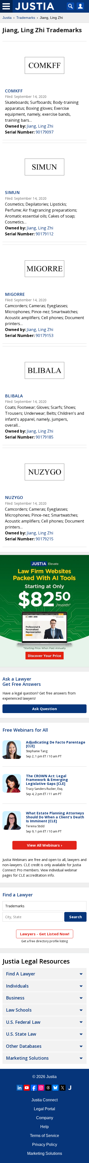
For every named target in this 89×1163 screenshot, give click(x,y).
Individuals (17, 986)
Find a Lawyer (17, 895)
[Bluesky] (55, 1088)
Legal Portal (44, 1109)
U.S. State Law (21, 1034)
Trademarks (25, 18)
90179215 (44, 539)
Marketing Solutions (27, 1058)
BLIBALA (14, 396)
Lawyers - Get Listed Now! (44, 933)
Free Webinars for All (25, 730)
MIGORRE (15, 294)
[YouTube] (27, 1088)
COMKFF (14, 91)
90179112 (44, 234)
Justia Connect (44, 1100)
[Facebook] (34, 1088)
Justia (7, 18)
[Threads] (48, 1088)
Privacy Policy (44, 1144)
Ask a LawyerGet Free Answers (21, 681)
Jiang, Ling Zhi (40, 126)
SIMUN (12, 192)
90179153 (44, 335)
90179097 (44, 132)
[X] (63, 1088)
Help (44, 1127)
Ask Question (44, 708)
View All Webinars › (44, 845)
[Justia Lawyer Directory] (70, 1088)
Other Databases (24, 1046)
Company (44, 1118)
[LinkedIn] (19, 1088)
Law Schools (19, 1010)
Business (15, 998)
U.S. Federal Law (23, 1022)
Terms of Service (44, 1136)
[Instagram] (41, 1088)
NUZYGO (14, 497)
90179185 (44, 437)
